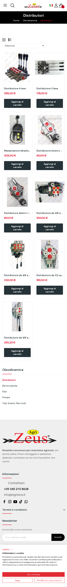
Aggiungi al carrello (17, 103)
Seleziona (25, 46)
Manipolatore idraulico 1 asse (17, 150)
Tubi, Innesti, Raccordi (14, 403)
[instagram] (10, 502)
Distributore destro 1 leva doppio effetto (17, 213)
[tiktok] (21, 502)
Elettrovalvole (9, 385)
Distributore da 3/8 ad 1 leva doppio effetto (17, 337)
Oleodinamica (12, 370)
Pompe (6, 397)
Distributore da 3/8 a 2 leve (49, 213)
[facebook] (4, 502)
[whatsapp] (26, 502)
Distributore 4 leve (15, 88)
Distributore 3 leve (47, 88)
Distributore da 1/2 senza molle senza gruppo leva (49, 275)
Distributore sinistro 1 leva (49, 150)
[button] (7, 549)
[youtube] (15, 502)
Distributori (9, 380)
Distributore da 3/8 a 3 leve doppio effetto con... (17, 275)
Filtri (4, 391)
